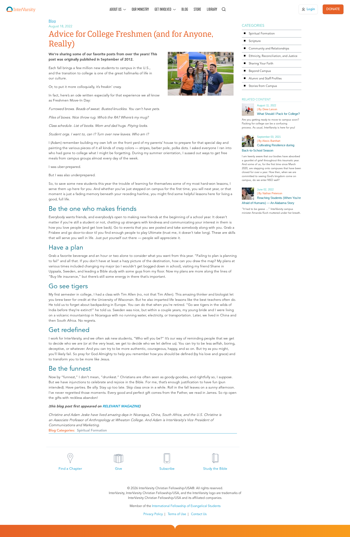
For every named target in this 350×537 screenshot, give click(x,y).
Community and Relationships (269, 48)
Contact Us (199, 514)
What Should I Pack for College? (278, 113)
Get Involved (163, 9)
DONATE (333, 9)
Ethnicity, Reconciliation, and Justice (273, 56)
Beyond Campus (260, 71)
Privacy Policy (153, 514)
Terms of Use (177, 514)
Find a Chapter (70, 469)
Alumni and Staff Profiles (265, 78)
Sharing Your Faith (261, 63)
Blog (184, 9)
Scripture (255, 41)
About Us (116, 9)
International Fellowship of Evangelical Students (186, 506)
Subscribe (167, 469)
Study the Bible (215, 469)
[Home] (20, 9)
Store (197, 9)
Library (212, 9)
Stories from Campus (263, 86)
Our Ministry (140, 9)
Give (118, 469)
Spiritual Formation (92, 430)
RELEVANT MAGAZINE (121, 406)
